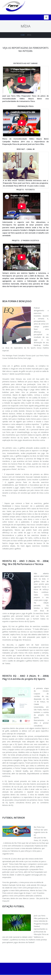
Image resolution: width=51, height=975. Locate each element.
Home (23, 35)
